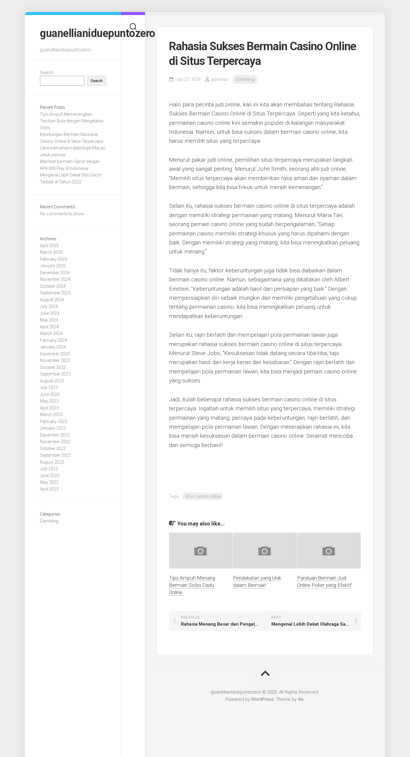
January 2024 (53, 347)
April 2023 (49, 408)
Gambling (49, 521)
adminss (219, 79)
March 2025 (51, 252)
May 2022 (49, 482)
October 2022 (53, 448)
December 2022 (55, 435)
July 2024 (49, 306)
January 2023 (53, 428)
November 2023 (55, 360)
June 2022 (49, 475)
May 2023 (49, 401)
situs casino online (203, 496)
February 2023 (53, 421)
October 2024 (53, 286)
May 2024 (49, 319)
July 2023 (49, 387)
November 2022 (55, 441)
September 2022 (55, 455)
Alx (300, 699)
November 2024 (55, 279)
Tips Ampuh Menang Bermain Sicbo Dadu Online (192, 585)
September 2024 (55, 292)
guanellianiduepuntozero (73, 33)
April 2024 (49, 326)
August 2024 (52, 299)
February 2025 (53, 259)
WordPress (262, 699)
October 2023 (53, 367)
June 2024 (49, 313)
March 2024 (51, 333)
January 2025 (53, 265)
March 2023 (51, 414)
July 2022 (49, 468)
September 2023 (55, 374)
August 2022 (52, 462)
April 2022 (49, 489)
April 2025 (49, 245)
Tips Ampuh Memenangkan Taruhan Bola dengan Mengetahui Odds (71, 121)
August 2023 (52, 380)
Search (46, 72)
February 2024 (53, 340)
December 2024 (55, 272)
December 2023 (55, 353)
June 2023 (49, 394)
